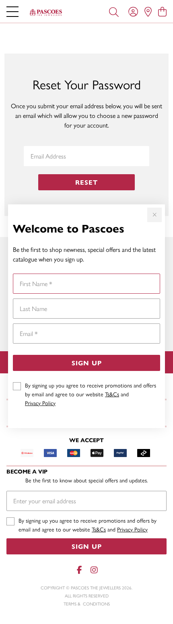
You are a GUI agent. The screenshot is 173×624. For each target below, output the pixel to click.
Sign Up (87, 362)
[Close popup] (154, 215)
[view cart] (162, 11)
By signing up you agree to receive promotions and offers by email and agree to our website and (90, 394)
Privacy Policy (40, 403)
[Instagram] (93, 570)
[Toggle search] (114, 11)
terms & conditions (87, 604)
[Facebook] (79, 570)
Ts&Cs (112, 394)
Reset (86, 182)
